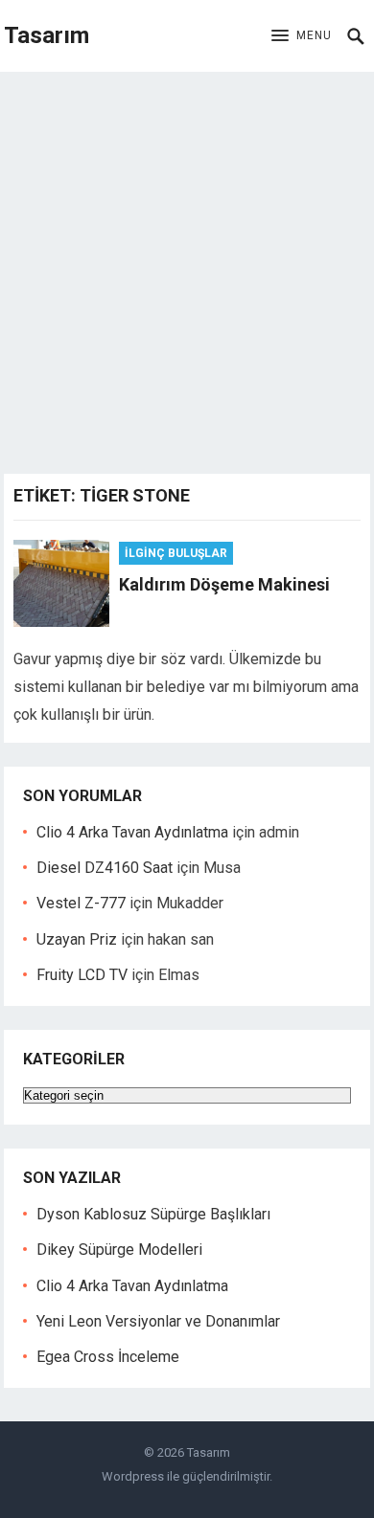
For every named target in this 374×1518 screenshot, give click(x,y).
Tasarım (46, 35)
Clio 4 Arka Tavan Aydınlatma (132, 832)
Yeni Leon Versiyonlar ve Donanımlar (158, 1321)
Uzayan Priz (76, 939)
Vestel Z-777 (81, 903)
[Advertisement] (187, 268)
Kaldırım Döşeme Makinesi (224, 584)
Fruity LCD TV (82, 975)
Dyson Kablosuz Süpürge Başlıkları (153, 1214)
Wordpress (133, 1476)
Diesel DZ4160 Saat (104, 868)
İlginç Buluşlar (176, 553)
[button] (301, 36)
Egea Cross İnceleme (107, 1357)
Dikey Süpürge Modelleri (119, 1249)
